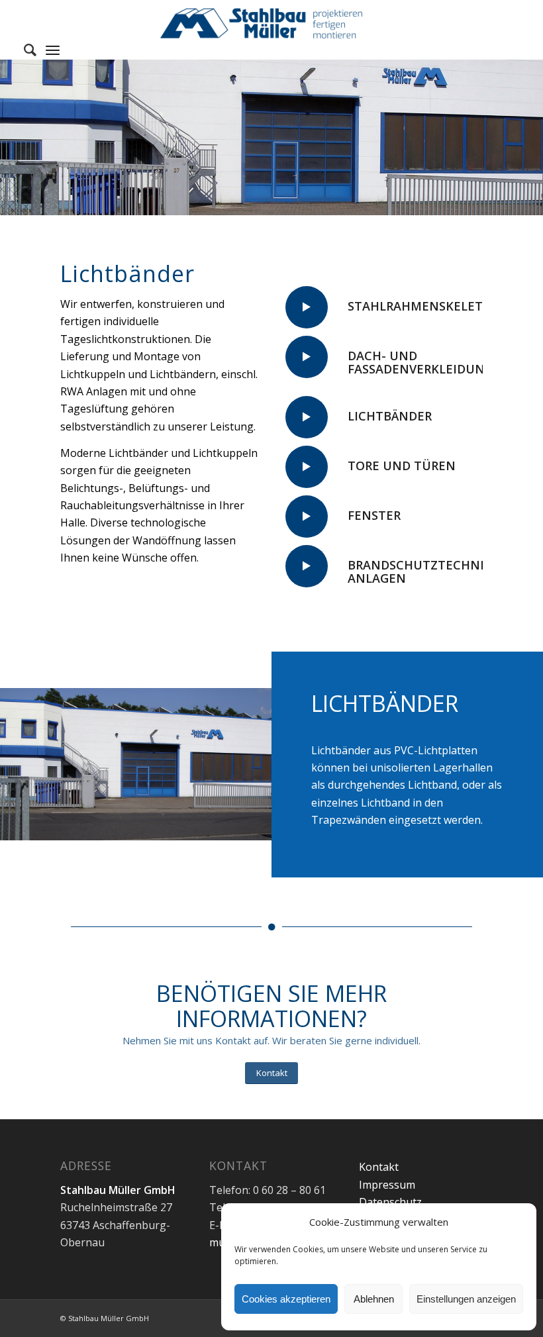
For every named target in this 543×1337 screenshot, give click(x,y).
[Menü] (53, 50)
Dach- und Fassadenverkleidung (420, 362)
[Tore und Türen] (306, 467)
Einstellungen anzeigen (466, 1299)
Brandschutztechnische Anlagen (431, 571)
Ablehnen (374, 1299)
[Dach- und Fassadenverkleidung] (306, 357)
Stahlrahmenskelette (423, 306)
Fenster (374, 515)
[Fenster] (306, 516)
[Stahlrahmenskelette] (306, 307)
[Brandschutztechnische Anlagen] (306, 566)
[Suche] (23, 49)
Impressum (387, 1184)
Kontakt (379, 1167)
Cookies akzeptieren (286, 1299)
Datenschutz (390, 1202)
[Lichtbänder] (306, 417)
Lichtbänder (390, 416)
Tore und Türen (402, 465)
